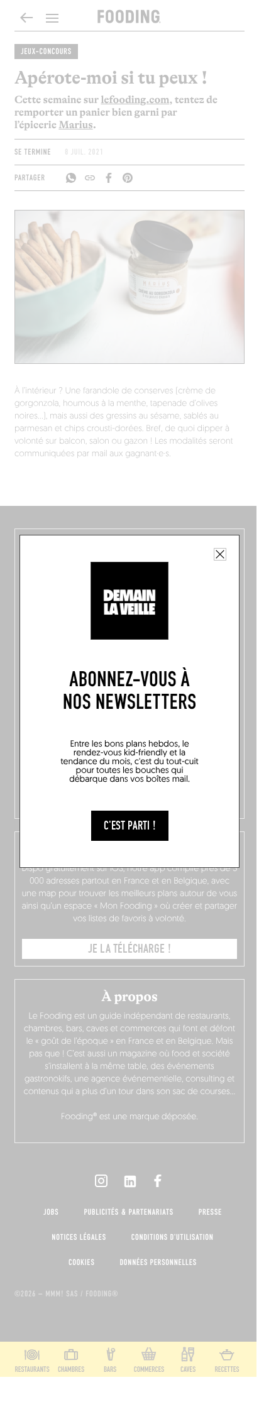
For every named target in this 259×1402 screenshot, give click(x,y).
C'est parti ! (130, 826)
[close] (220, 554)
